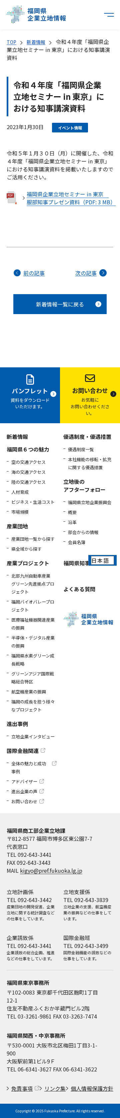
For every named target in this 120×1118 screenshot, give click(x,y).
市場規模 (20, 512)
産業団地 (17, 526)
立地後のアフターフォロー (84, 485)
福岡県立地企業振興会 (89, 502)
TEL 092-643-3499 (85, 946)
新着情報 (36, 42)
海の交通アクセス (28, 472)
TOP (11, 42)
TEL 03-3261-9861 (29, 1016)
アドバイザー (24, 781)
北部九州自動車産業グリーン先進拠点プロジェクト (32, 584)
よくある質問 (79, 589)
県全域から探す (26, 549)
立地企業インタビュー (33, 736)
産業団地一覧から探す (33, 539)
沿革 (72, 522)
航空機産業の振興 (28, 691)
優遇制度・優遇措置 (87, 437)
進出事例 (17, 724)
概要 (72, 512)
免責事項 (22, 1088)
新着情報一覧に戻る (60, 304)
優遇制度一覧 (81, 449)
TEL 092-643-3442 (29, 900)
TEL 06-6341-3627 (29, 1069)
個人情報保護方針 (92, 1088)
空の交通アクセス (28, 462)
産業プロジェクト (28, 563)
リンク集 (55, 1088)
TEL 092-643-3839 (85, 900)
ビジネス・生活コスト (33, 502)
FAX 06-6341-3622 (75, 1069)
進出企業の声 (24, 791)
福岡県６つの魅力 (28, 449)
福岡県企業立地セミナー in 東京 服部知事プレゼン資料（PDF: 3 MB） (70, 198)
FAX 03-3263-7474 (75, 1016)
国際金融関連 (23, 751)
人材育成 (20, 492)
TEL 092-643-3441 (29, 854)
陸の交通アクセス (28, 482)
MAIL (44, 870)
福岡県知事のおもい (87, 563)
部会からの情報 (83, 532)
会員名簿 (76, 542)
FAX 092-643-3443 (29, 862)
